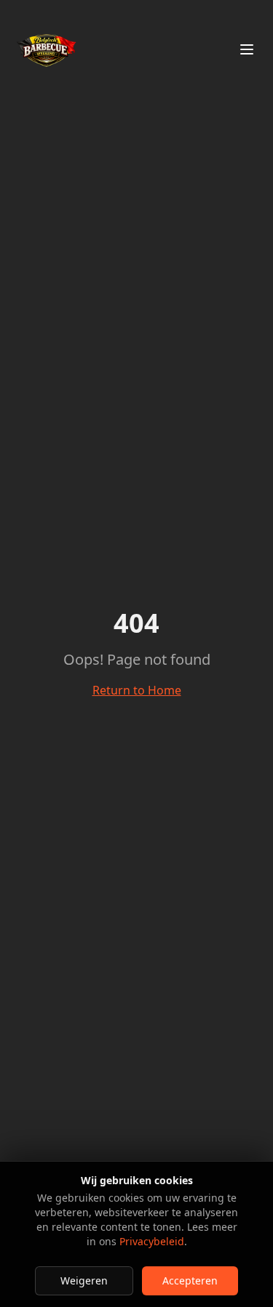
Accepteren (190, 1280)
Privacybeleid (151, 1241)
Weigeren (84, 1280)
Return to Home (136, 690)
